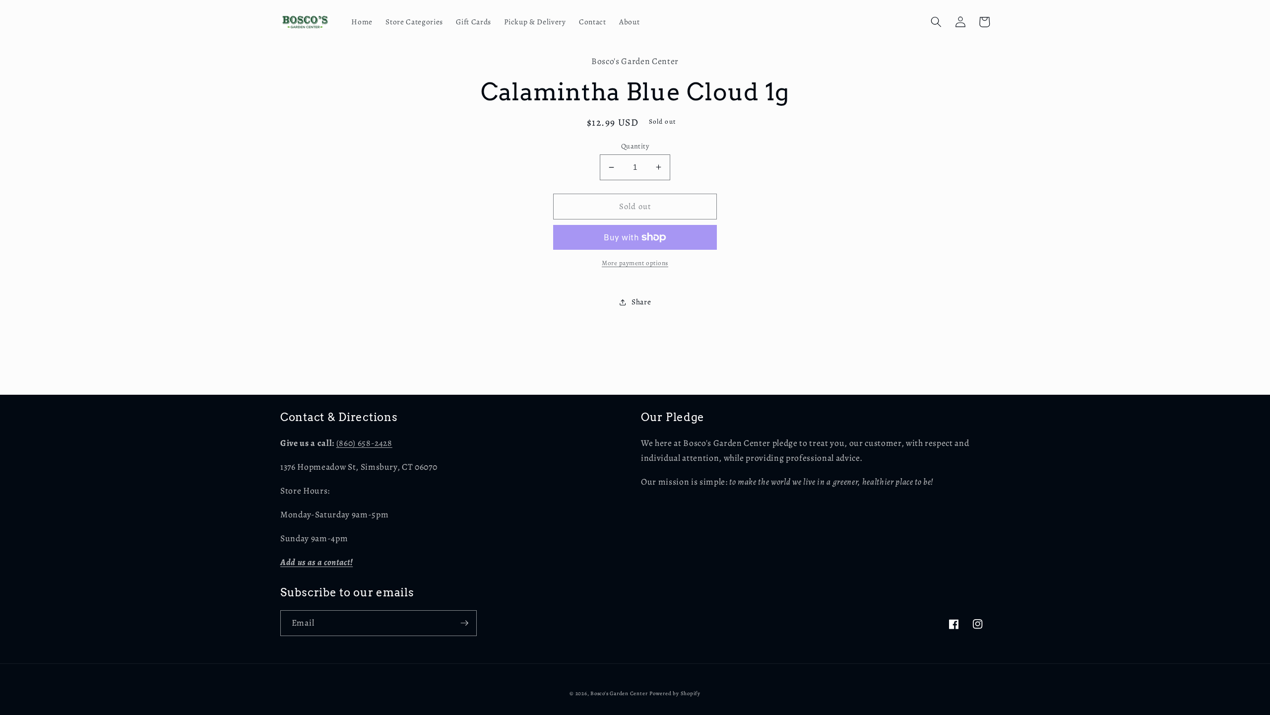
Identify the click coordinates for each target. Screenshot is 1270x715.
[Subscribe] (464, 623)
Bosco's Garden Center (618, 693)
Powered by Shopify (674, 693)
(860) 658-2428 (364, 443)
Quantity (635, 146)
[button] (936, 22)
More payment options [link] (635, 263)
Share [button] (641, 301)
